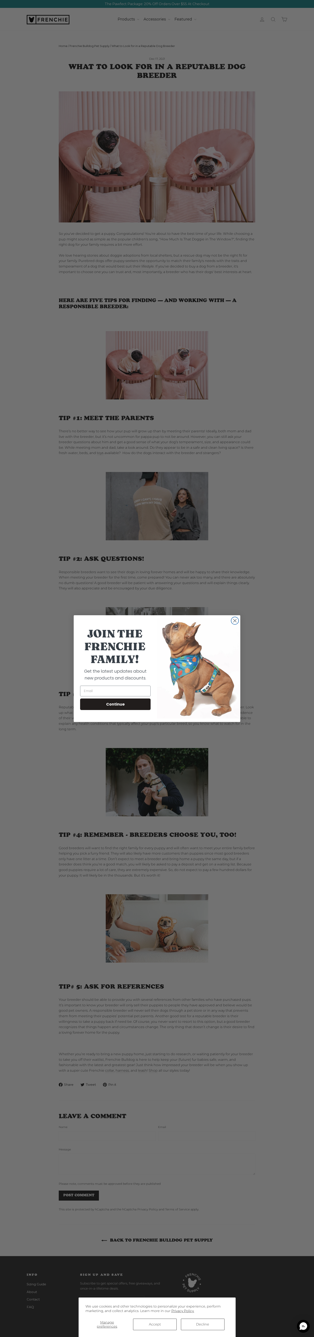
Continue (115, 704)
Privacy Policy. (182, 1311)
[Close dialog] (235, 620)
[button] (303, 1326)
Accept (155, 1324)
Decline (202, 1324)
